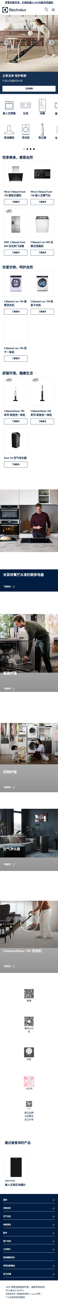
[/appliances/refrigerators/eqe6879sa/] (15, 225)
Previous (6, 42)
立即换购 (29, 89)
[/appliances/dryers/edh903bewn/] (42, 284)
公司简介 (7, 1249)
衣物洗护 (7, 1208)
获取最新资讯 (9, 1257)
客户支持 (7, 1241)
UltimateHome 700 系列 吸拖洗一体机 (14, 413)
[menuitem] (14, 9)
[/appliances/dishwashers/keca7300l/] (42, 225)
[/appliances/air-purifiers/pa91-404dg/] (15, 441)
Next (51, 42)
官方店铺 (7, 1274)
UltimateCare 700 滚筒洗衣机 (15, 303)
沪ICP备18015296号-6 (15, 1290)
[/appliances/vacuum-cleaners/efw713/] (15, 394)
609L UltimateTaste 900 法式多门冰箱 (14, 244)
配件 (5, 1233)
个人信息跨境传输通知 (15, 1297)
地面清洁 (7, 1225)
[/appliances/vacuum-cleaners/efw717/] (42, 394)
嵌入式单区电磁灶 (15, 1184)
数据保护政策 (23, 1294)
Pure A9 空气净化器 (15, 458)
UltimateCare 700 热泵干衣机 (42, 303)
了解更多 (16, 202)
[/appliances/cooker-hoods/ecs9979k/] (15, 175)
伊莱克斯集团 (9, 1266)
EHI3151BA (10, 1181)
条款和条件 (10, 1294)
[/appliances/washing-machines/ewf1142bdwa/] (15, 284)
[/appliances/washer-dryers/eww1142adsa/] (15, 331)
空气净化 (7, 1216)
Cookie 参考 (35, 1294)
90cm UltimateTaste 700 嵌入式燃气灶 (41, 193)
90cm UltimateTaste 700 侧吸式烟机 (15, 193)
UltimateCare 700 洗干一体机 (15, 350)
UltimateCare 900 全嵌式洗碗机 (42, 244)
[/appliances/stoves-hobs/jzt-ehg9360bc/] (42, 175)
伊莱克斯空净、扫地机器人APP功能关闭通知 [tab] (29, 2)
